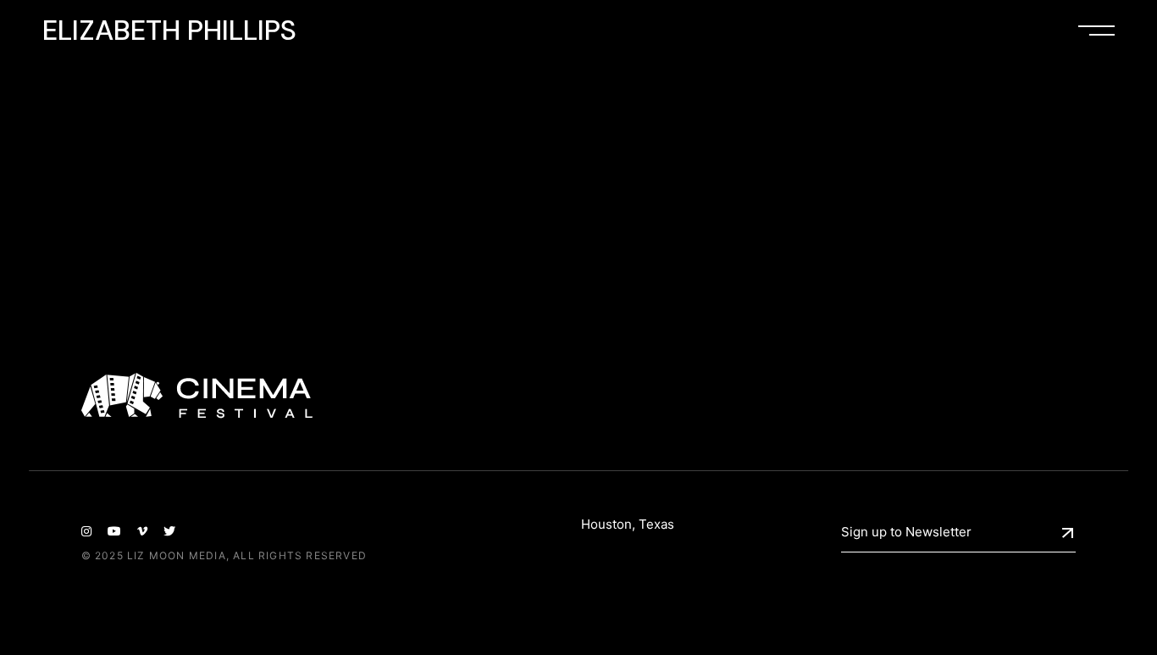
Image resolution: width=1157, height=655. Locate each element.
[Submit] (1068, 533)
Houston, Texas (627, 524)
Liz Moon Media (176, 555)
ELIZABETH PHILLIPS (169, 30)
